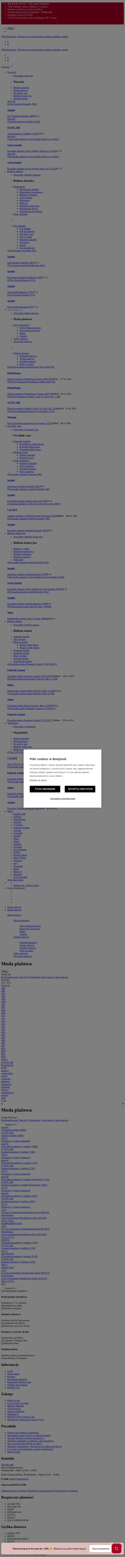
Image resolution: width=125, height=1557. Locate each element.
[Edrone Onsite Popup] (62, 778)
